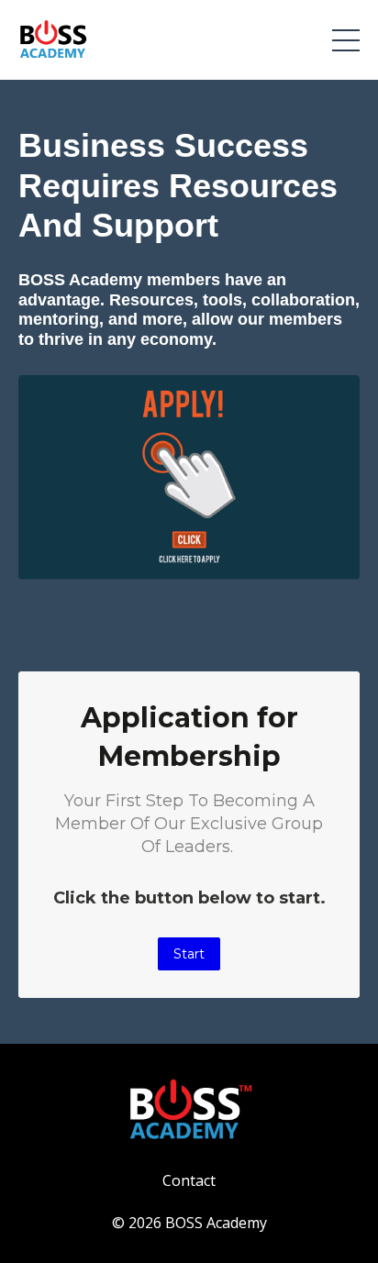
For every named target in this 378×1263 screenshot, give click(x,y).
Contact (189, 1180)
